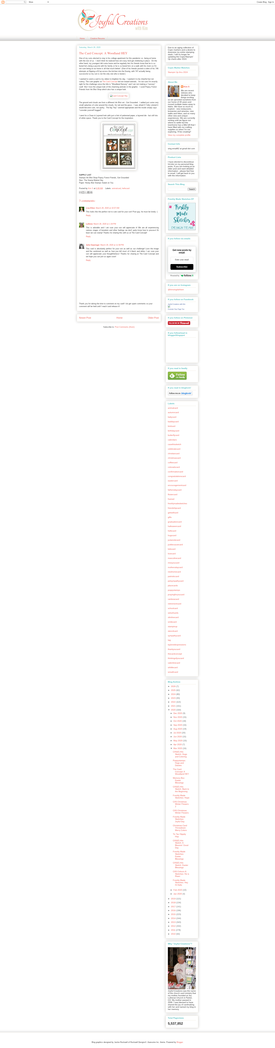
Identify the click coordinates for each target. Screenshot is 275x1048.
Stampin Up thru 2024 (178, 72)
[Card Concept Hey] (119, 96)
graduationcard (175, 522)
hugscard (172, 535)
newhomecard (174, 572)
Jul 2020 (177, 733)
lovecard (172, 553)
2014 (173, 918)
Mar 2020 (178, 748)
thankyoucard (174, 649)
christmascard (174, 458)
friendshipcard (174, 508)
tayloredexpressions (177, 644)
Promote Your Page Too (176, 309)
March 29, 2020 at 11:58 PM (112, 245)
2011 (173, 930)
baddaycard (173, 421)
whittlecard (173, 667)
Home (82, 38)
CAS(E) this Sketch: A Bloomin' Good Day (180, 844)
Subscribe (181, 267)
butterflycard (173, 435)
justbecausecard (175, 544)
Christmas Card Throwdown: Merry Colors (180, 827)
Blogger (180, 1042)
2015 (173, 914)
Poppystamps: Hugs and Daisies (179, 762)
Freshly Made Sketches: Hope (181, 796)
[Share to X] (85, 192)
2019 (173, 899)
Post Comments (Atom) (124, 327)
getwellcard (173, 512)
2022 (173, 702)
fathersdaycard (174, 490)
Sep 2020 (178, 725)
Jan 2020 (177, 894)
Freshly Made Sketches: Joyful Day (179, 819)
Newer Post (85, 318)
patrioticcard (173, 576)
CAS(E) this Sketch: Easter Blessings (180, 865)
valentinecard (174, 663)
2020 (173, 710)
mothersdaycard (175, 567)
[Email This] (80, 192)
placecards (173, 585)
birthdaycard (173, 431)
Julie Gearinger (93, 245)
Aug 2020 (178, 729)
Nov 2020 (178, 717)
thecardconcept (175, 654)
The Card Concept (109, 81)
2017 (173, 906)
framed (171, 499)
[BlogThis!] (83, 192)
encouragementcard (177, 485)
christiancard (173, 453)
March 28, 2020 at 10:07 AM (107, 208)
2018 (173, 902)
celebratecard (174, 449)
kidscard (171, 549)
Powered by (174, 275)
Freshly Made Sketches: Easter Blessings (179, 855)
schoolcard (173, 608)
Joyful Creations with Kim (176, 304)
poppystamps (174, 590)
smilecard (172, 622)
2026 (173, 686)
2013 (173, 922)
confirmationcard (175, 472)
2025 (173, 690)
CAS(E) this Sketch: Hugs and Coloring (180, 754)
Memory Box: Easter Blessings (179, 780)
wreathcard (173, 672)
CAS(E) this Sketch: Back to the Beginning (181, 789)
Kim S (91, 188)
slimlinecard (173, 617)
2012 (173, 926)
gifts (170, 517)
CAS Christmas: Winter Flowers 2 (181, 804)
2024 (173, 694)
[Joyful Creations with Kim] (169, 307)
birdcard (171, 426)
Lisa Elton (90, 208)
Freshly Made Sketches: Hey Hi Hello (180, 882)
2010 (173, 934)
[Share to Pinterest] (91, 192)
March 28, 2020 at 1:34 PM (105, 224)
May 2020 (178, 740)
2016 (173, 910)
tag (169, 640)
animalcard (116, 188)
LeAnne (89, 224)
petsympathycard (175, 581)
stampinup (172, 626)
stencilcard (173, 631)
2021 (173, 706)
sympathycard (174, 635)
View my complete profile (179, 135)
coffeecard (172, 462)
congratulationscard (177, 476)
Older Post (153, 318)
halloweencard (174, 526)
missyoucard (173, 563)
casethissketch (174, 444)
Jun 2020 (177, 736)
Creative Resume (97, 38)
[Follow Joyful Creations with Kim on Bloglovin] (180, 394)
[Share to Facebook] (88, 192)
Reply (88, 215)
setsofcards (173, 613)
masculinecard (174, 558)
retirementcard (174, 604)
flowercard (172, 494)
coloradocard (174, 467)
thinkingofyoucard (176, 658)
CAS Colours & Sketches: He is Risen (181, 873)
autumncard (173, 412)
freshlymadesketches (177, 503)
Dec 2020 (178, 713)
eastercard (173, 481)
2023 (173, 698)
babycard (172, 417)
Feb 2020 (178, 890)
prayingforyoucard (176, 594)
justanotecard (174, 540)
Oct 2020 (177, 721)
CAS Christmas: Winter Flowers (181, 811)
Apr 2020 (177, 744)
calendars (172, 440)
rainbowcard (173, 599)
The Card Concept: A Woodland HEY (181, 771)
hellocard (125, 188)
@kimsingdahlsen (176, 289)
